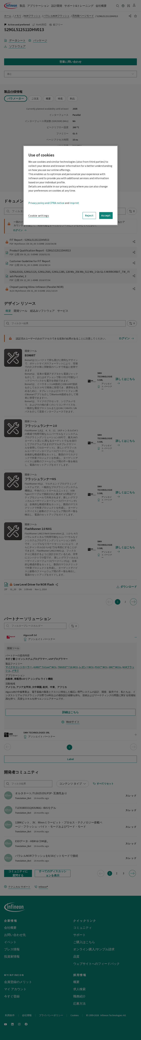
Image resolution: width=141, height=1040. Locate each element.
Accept (106, 215)
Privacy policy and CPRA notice (46, 203)
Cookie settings (38, 216)
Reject (89, 215)
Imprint (74, 203)
